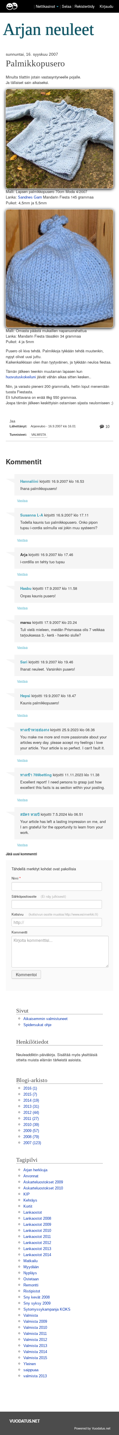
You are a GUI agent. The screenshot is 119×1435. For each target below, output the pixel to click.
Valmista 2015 (35, 1358)
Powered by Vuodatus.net (92, 1428)
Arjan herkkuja (35, 1170)
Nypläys (30, 1273)
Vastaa (22, 500)
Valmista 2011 (35, 1333)
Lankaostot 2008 (37, 1218)
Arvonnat (30, 1176)
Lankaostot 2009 (37, 1224)
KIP (26, 1194)
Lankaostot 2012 (37, 1243)
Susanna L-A (31, 515)
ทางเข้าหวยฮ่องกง (34, 729)
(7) (30, 1094)
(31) (31, 1106)
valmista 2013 (35, 1376)
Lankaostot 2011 (37, 1236)
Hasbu (25, 588)
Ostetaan (31, 1279)
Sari (23, 662)
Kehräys (30, 1200)
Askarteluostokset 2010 (43, 1188)
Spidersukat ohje (37, 1025)
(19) (31, 1100)
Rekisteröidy (84, 6)
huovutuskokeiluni (21, 377)
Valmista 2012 (35, 1339)
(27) (31, 1118)
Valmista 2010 (35, 1327)
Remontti (30, 1285)
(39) (31, 1124)
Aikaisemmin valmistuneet (45, 1019)
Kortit (27, 1206)
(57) (31, 1131)
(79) (31, 1137)
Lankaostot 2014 (37, 1255)
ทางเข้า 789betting (36, 774)
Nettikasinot (45, 6)
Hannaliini (29, 481)
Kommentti (19, 932)
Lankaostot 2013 (37, 1249)
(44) (31, 1112)
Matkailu (30, 1261)
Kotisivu (55, 914)
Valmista (38, 434)
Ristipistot (31, 1291)
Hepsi (25, 695)
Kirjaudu (106, 6)
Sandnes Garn (30, 197)
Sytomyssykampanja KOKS (46, 1309)
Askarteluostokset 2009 (43, 1182)
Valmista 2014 (35, 1352)
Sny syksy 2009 (37, 1303)
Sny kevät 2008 (36, 1297)
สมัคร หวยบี (30, 814)
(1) (30, 1088)
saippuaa (30, 1370)
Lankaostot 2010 (37, 1230)
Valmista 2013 (35, 1346)
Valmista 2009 (35, 1321)
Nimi (16, 878)
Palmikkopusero (35, 63)
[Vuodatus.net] (25, 1421)
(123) (32, 1143)
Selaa (67, 6)
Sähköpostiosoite (39, 896)
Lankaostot (32, 1212)
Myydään (31, 1267)
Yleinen (29, 1364)
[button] (57, 6)
